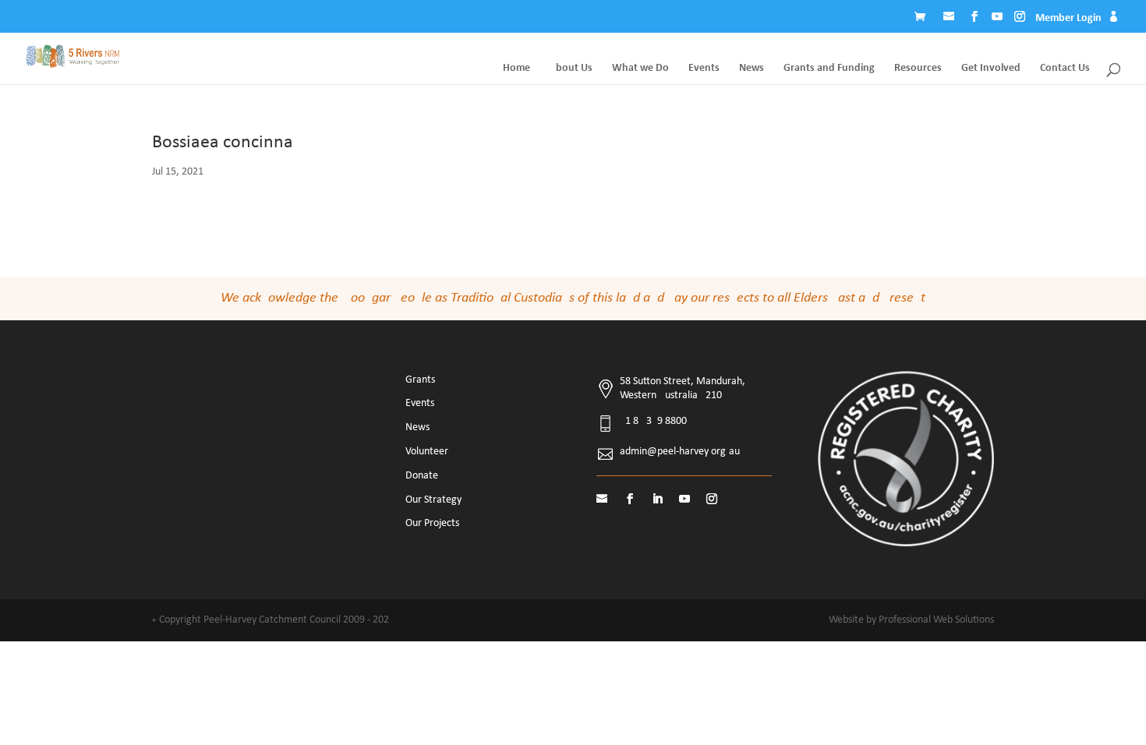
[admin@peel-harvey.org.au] (950, 18)
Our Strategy (433, 500)
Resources (918, 68)
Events (704, 68)
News (751, 68)
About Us (571, 68)
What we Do (640, 68)
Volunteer (426, 451)
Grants (420, 380)
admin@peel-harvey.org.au (680, 451)
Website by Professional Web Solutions (911, 620)
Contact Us (1065, 68)
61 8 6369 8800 (653, 421)
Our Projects (432, 523)
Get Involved (990, 68)
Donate (421, 476)
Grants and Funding (829, 68)
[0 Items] (923, 18)
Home (516, 68)
